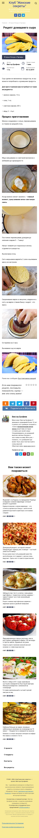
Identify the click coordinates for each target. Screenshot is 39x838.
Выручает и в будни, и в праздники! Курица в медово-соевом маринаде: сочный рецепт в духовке (19, 502)
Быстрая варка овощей (27, 378)
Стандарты (8, 755)
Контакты (8, 761)
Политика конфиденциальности (13, 827)
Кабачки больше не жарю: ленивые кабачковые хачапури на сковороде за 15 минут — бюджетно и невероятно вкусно (18, 729)
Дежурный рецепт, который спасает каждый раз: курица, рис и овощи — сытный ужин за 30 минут (19, 549)
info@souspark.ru (24, 807)
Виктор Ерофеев (19, 416)
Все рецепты (9, 767)
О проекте (8, 748)
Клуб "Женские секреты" (19, 4)
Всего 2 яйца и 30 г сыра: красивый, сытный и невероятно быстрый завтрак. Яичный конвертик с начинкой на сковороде (18, 685)
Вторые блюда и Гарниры (13, 57)
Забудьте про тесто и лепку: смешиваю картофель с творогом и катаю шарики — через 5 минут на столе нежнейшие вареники (18, 596)
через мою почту (29, 446)
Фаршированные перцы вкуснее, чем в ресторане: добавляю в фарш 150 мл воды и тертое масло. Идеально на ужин (19, 640)
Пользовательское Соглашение (13, 823)
